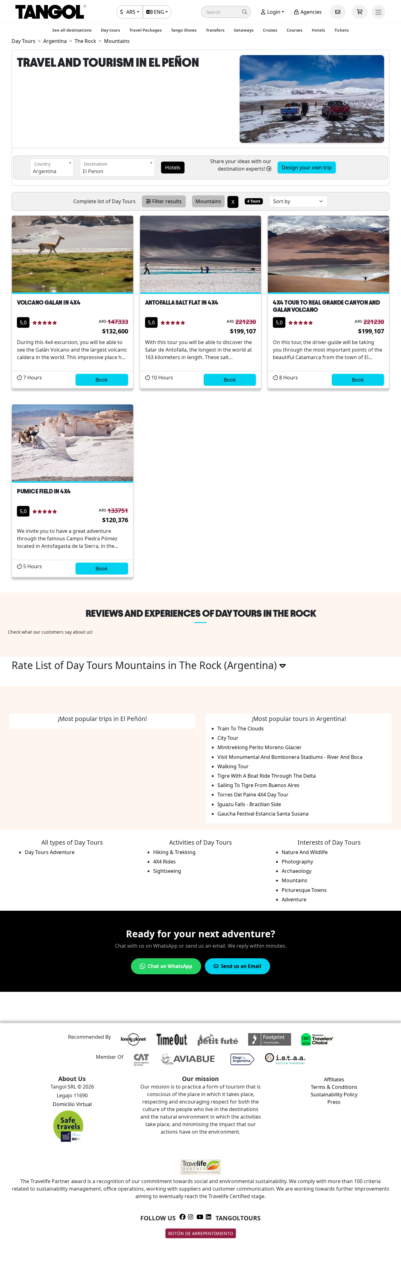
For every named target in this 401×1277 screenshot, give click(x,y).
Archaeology (296, 871)
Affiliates (334, 1079)
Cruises (270, 30)
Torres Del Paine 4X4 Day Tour (253, 794)
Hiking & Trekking (174, 852)
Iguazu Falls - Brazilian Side (249, 804)
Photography (297, 861)
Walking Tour (233, 766)
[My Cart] (359, 12)
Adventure (294, 899)
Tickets (341, 30)
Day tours (110, 30)
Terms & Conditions (334, 1087)
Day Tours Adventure (50, 852)
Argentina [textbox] (44, 171)
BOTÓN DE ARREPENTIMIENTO (200, 1233)
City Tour (227, 737)
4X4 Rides (164, 861)
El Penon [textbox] (93, 171)
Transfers (215, 30)
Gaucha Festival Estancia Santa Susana (263, 813)
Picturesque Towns (304, 890)
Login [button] (273, 11)
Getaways (243, 30)
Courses (294, 30)
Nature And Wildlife (305, 852)
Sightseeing (167, 871)
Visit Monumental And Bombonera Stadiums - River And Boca (289, 757)
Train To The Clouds (240, 728)
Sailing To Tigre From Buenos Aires (258, 785)
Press (334, 1102)
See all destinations (71, 30)
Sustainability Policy (334, 1094)
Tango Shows (183, 30)
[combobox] (52, 167)
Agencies (310, 11)
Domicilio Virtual (72, 1104)
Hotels (318, 30)
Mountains (294, 880)
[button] (226, 12)
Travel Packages (145, 30)
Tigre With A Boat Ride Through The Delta (266, 775)
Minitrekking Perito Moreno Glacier (259, 747)
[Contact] (338, 12)
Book (102, 379)
